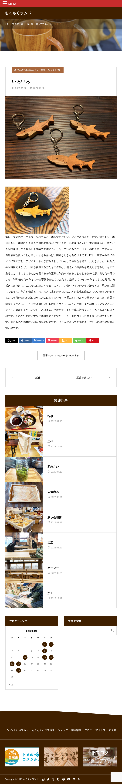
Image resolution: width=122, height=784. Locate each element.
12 (25, 657)
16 (51, 657)
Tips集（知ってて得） (50, 69)
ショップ (63, 730)
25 (19, 670)
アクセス (100, 730)
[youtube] (68, 779)
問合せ (112, 730)
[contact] (74, 779)
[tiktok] (48, 779)
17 (12, 664)
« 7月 (11, 685)
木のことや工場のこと (25, 69)
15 (45, 657)
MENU (12, 4)
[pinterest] (63, 779)
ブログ (88, 730)
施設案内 (76, 730)
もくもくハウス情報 (43, 730)
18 (19, 664)
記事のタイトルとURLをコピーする (61, 355)
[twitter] (53, 779)
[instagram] (43, 779)
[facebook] (58, 779)
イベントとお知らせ (17, 730)
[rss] (79, 779)
